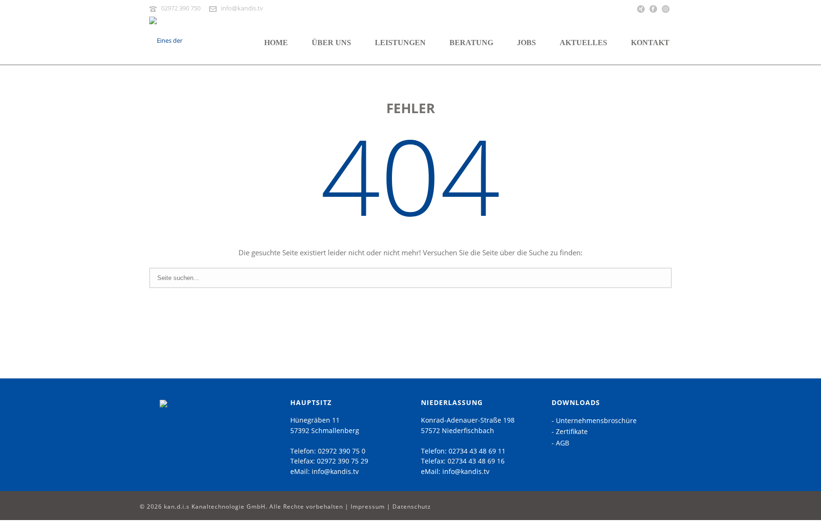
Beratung (471, 43)
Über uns (331, 43)
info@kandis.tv (242, 8)
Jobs (526, 43)
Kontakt (650, 43)
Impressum (368, 506)
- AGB (560, 442)
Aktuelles (583, 43)
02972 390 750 (180, 8)
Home (276, 43)
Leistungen (400, 43)
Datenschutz (411, 506)
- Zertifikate (570, 431)
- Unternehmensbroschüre (594, 420)
